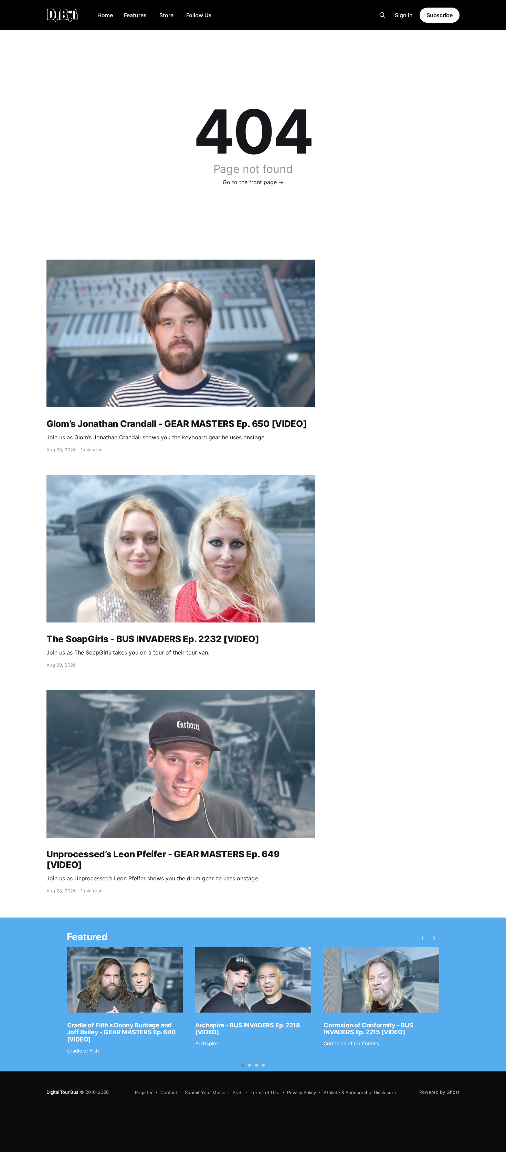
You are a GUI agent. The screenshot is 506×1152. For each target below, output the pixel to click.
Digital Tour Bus (62, 1092)
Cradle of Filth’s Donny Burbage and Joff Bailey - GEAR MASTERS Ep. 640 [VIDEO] (121, 1032)
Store (166, 15)
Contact (168, 1092)
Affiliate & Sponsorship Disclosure (360, 1092)
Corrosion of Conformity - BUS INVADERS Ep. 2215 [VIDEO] (368, 1029)
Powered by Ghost (439, 1092)
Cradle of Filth (83, 1051)
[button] (242, 1065)
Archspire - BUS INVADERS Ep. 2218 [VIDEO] (247, 1029)
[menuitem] (105, 15)
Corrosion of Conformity (352, 1043)
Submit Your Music (205, 1092)
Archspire (206, 1043)
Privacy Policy (301, 1092)
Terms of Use (265, 1092)
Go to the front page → (253, 182)
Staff (238, 1092)
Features (135, 15)
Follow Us (199, 15)
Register (144, 1092)
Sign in (404, 15)
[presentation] (422, 938)
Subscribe (439, 15)
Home (105, 15)
